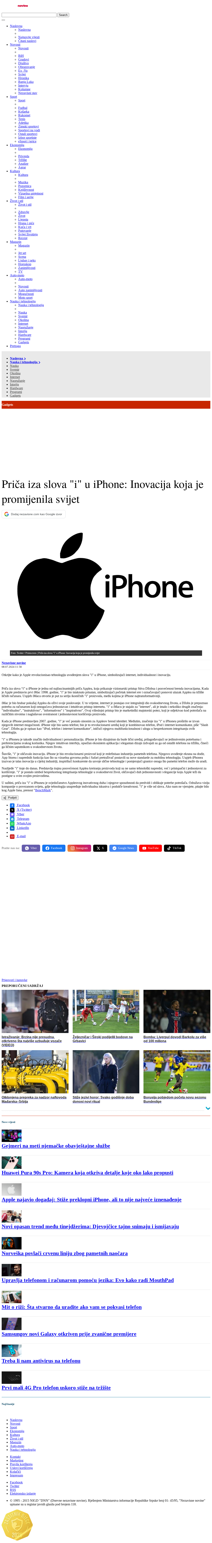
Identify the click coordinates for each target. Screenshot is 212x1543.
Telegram (22, 818)
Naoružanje (17, 380)
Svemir (14, 369)
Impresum (16, 1475)
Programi (16, 392)
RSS (13, 1490)
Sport (13, 96)
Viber (20, 814)
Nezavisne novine (14, 663)
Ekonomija (17, 145)
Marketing (16, 1460)
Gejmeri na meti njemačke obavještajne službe (56, 1146)
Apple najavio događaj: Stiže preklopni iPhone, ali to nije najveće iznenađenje (92, 1200)
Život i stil (16, 201)
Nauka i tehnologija (23, 301)
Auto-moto (17, 275)
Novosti (15, 44)
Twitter (14, 1486)
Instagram (82, 848)
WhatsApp (23, 823)
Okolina (15, 373)
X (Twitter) (24, 809)
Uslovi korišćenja (21, 1468)
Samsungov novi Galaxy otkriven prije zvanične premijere (69, 1334)
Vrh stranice (14, 1412)
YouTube (153, 848)
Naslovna (16, 26)
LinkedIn (22, 828)
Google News (126, 848)
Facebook (23, 805)
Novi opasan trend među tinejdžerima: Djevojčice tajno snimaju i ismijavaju (90, 1226)
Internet (15, 377)
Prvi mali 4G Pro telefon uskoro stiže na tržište (56, 1388)
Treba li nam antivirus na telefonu (41, 1361)
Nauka (14, 366)
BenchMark (43, 790)
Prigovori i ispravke (14, 980)
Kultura (15, 171)
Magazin (15, 242)
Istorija (14, 384)
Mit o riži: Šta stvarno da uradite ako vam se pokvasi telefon (72, 1307)
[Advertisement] (106, 440)
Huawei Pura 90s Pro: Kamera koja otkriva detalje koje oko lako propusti (87, 1173)
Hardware (16, 388)
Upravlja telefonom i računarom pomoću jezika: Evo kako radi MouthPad (88, 1280)
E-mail (21, 836)
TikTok (177, 848)
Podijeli (12, 797)
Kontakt (15, 1456)
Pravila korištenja (21, 1464)
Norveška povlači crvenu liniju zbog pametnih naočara (65, 1253)
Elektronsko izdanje (23, 1493)
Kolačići (15, 1471)
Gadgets (15, 395)
